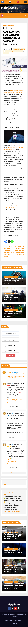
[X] (9, 241)
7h (21, 383)
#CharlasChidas (11, 399)
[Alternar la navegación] (25, 15)
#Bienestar (17, 401)
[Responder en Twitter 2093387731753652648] (7, 438)
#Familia (19, 460)
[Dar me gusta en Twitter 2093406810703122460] (13, 407)
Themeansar (14, 616)
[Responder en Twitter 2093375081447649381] (7, 467)
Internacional (6, 25)
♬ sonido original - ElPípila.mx (12, 511)
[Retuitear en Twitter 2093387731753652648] (10, 438)
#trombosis (6, 53)
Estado (5, 276)
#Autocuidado (10, 401)
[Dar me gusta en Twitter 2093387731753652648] (13, 438)
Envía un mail (14, 623)
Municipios (11, 276)
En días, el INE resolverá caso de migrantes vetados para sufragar (19, 250)
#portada (21, 51)
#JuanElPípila (15, 461)
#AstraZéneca (16, 49)
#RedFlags (19, 399)
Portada (12, 25)
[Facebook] (5, 241)
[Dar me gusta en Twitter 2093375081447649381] (13, 467)
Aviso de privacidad (9, 620)
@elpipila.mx (9, 482)
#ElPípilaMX (10, 402)
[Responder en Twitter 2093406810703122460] (7, 407)
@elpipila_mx (16, 383)
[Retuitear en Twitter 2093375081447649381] (10, 467)
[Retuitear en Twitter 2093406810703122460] (10, 407)
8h (21, 413)
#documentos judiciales (11, 51)
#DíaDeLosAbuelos (12, 460)
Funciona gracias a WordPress (8, 614)
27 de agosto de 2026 (11, 538)
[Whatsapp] (12, 241)
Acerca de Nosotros (19, 620)
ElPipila (9, 383)
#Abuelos (9, 461)
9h (21, 444)
